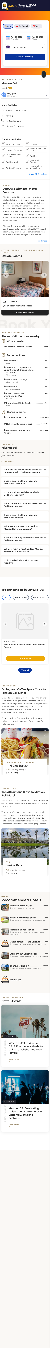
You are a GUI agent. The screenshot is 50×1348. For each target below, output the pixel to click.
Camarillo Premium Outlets (19, 347)
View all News (38, 1139)
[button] (45, 730)
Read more (42, 241)
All (6, 597)
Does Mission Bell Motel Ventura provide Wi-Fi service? (20, 482)
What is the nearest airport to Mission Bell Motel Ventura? (23, 504)
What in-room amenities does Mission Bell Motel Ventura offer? (23, 550)
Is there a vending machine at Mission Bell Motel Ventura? (23, 538)
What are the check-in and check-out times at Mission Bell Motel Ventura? (23, 470)
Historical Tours (39, 597)
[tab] (25, 471)
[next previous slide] (6, 275)
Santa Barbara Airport (16, 417)
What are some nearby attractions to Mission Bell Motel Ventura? (22, 527)
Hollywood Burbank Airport (19, 424)
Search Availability (25, 57)
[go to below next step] (44, 73)
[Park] (25, 844)
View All (25, 670)
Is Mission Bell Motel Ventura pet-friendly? (21, 561)
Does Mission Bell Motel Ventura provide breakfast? (20, 516)
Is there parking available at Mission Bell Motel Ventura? (22, 493)
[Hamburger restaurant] (25, 744)
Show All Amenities (38, 174)
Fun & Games (21, 597)
